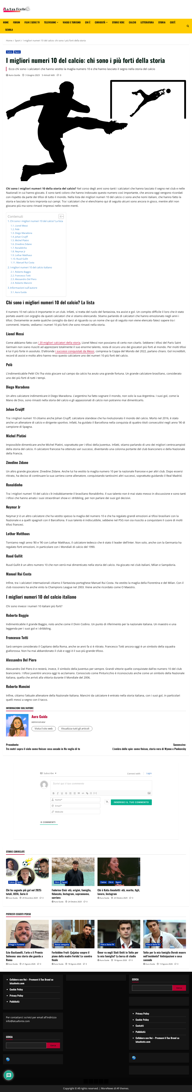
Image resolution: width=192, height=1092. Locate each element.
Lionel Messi (21, 225)
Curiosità (100, 22)
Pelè (17, 229)
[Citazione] (79, 793)
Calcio (132, 22)
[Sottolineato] (62, 793)
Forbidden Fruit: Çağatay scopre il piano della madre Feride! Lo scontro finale (72, 956)
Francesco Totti (23, 275)
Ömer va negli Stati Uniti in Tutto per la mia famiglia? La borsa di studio (118, 954)
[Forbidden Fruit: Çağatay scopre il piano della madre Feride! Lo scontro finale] (73, 934)
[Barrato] (66, 793)
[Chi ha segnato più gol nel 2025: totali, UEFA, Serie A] (27, 872)
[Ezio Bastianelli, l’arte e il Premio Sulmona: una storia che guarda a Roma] (27, 934)
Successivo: (149, 747)
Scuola (9, 29)
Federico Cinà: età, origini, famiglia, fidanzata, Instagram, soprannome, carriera (71, 893)
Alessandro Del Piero (25, 279)
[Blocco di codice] (83, 793)
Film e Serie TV (32, 22)
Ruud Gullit (22, 258)
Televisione (50, 22)
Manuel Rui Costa (25, 262)
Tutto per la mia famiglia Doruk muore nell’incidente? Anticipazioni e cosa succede (164, 956)
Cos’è (172, 22)
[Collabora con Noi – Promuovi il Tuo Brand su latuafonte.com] (91, 1081)
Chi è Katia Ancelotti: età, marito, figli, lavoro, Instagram (119, 892)
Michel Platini (22, 240)
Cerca (9, 1037)
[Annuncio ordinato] (70, 793)
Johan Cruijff (21, 236)
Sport (17, 52)
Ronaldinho (21, 247)
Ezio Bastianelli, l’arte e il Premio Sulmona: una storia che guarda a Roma (24, 956)
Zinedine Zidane (23, 244)
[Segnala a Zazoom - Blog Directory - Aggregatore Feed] (8, 1059)
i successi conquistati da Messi (74, 351)
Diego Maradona (23, 232)
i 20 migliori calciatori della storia (59, 342)
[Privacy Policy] (86, 1081)
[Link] (87, 793)
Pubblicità (14, 1001)
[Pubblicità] (96, 1081)
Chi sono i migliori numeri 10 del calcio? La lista (36, 221)
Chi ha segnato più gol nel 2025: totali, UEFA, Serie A (24, 892)
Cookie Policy (16, 989)
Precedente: (43, 747)
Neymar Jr (20, 251)
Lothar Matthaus (23, 255)
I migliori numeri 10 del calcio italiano (31, 267)
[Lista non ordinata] (74, 793)
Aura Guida (14, 75)
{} (91, 793)
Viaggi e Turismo (72, 22)
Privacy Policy (16, 995)
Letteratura (147, 22)
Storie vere (118, 22)
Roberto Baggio (23, 271)
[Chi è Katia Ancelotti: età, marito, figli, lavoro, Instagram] (119, 872)
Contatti (140, 1025)
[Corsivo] (58, 793)
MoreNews (107, 1088)
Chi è (87, 22)
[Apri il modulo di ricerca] (188, 26)
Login (149, 773)
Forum (16, 22)
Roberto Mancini (23, 282)
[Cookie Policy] (106, 1081)
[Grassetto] (53, 793)
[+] (95, 793)
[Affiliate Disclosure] (101, 1081)
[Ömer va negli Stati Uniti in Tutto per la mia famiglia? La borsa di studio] (119, 934)
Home (6, 22)
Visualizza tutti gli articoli (75, 728)
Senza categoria (62, 944)
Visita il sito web (44, 728)
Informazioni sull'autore (23, 287)
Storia (161, 22)
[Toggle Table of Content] (59, 216)
